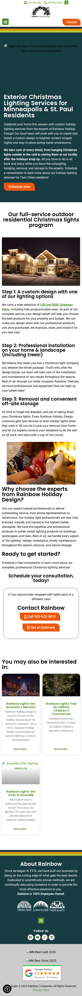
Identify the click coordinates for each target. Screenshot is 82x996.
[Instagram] (44, 937)
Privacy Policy (41, 990)
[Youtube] (37, 937)
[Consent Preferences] (7, 989)
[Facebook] (30, 937)
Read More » (20, 749)
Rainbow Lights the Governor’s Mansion (21, 705)
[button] (66, 2)
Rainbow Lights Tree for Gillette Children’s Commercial (61, 709)
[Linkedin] (52, 937)
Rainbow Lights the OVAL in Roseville (20, 793)
